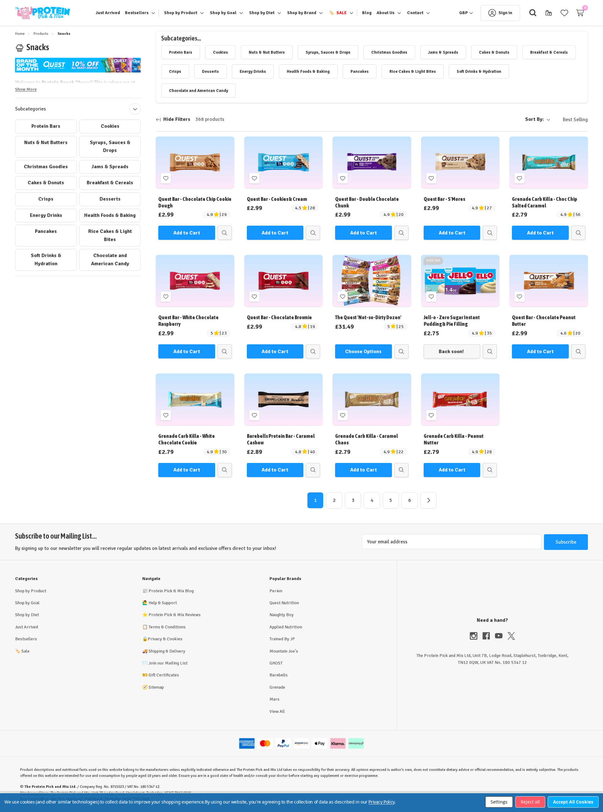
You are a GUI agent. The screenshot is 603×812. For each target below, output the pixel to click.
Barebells (278, 675)
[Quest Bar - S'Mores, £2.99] (460, 162)
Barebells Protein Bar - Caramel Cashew (281, 439)
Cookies (110, 126)
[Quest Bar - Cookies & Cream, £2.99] (283, 162)
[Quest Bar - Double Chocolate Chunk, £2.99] (372, 162)
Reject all (530, 802)
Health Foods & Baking (110, 215)
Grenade (277, 687)
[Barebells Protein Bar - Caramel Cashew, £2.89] (283, 399)
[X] (511, 636)
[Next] (428, 500)
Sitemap (156, 687)
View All (277, 711)
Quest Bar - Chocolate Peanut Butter (544, 320)
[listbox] (570, 120)
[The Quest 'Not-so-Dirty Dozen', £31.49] (372, 281)
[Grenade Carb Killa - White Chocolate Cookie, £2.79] (195, 399)
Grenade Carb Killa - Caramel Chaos (366, 439)
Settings (499, 802)
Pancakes (46, 231)
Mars (274, 699)
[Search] (533, 13)
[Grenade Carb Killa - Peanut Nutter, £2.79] (460, 399)
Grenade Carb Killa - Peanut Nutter (454, 439)
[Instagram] (476, 636)
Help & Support (163, 602)
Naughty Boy (281, 614)
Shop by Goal (27, 602)
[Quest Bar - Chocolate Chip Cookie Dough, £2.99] (195, 162)
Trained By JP (282, 639)
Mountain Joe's (283, 651)
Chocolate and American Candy (110, 259)
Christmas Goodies (46, 167)
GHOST (276, 663)
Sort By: (534, 119)
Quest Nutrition (284, 602)
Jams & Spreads (109, 167)
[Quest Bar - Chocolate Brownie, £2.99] (283, 281)
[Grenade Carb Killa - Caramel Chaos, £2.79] (372, 399)
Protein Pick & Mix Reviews (175, 614)
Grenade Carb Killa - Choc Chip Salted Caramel (544, 202)
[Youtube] (501, 636)
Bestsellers (26, 639)
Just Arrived (26, 627)
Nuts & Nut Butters (46, 142)
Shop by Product (30, 591)
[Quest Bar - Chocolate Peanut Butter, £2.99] (548, 281)
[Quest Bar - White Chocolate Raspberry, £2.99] (195, 281)
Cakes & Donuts (46, 183)
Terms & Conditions (167, 627)
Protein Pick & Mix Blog (171, 591)
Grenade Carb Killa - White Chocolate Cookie (186, 439)
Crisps (45, 199)
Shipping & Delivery (167, 651)
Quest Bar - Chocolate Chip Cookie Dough (194, 202)
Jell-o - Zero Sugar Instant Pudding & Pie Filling (452, 320)
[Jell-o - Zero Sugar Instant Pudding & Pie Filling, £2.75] (460, 281)
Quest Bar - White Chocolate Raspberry (188, 320)
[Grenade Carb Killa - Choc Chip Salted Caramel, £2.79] (548, 162)
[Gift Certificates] (549, 13)
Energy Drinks (46, 215)
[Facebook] (488, 636)
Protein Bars (45, 126)
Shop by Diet (27, 614)
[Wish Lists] (564, 13)
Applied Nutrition (285, 627)
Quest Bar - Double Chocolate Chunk (367, 202)
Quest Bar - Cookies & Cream (277, 199)
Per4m (275, 591)
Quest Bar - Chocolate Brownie (279, 317)
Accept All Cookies (573, 802)
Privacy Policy (381, 802)
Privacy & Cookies (165, 639)
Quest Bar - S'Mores (444, 199)
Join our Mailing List (168, 663)
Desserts (110, 199)
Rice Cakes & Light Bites (110, 235)
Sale (22, 651)
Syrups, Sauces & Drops (110, 146)
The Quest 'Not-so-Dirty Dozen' (368, 317)
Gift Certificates (164, 675)
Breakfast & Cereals (110, 183)
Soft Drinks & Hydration (46, 259)
